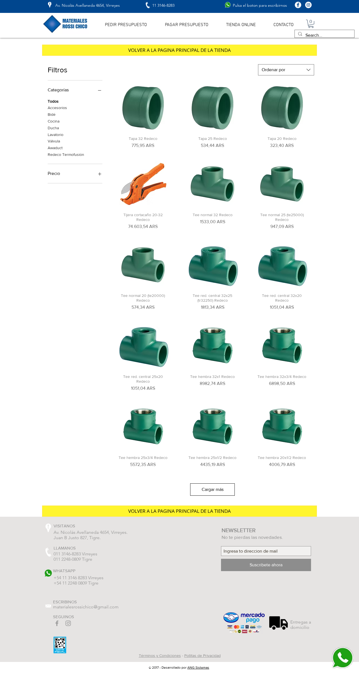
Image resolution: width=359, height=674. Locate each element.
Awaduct (55, 148)
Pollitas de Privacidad (202, 655)
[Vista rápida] (143, 108)
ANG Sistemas (198, 668)
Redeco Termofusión (66, 154)
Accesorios (57, 107)
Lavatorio (55, 134)
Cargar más (213, 489)
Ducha (53, 128)
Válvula (54, 141)
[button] (311, 24)
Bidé (52, 114)
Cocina (53, 121)
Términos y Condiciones (160, 655)
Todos (53, 101)
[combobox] (286, 69)
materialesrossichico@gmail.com (86, 607)
